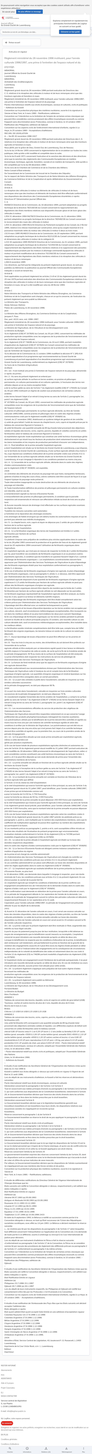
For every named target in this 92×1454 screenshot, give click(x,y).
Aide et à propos (7, 1383)
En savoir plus (8, 11)
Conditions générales (9, 1439)
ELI (2, 1393)
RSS (2, 1375)
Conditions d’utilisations (10, 1444)
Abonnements (6, 1370)
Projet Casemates (8, 1388)
